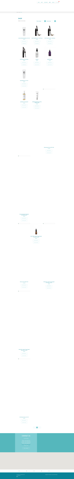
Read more (24, 43)
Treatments (46, 2)
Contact (53, 2)
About (42, 2)
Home (39, 2)
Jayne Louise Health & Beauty (22, 2)
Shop (50, 2)
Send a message (26, 448)
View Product (24, 41)
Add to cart (37, 64)
